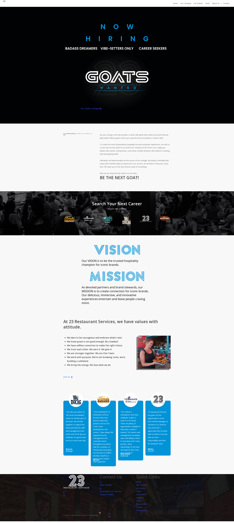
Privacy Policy (141, 510)
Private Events (141, 504)
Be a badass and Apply (90, 108)
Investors (140, 498)
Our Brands (140, 488)
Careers (139, 501)
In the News (141, 494)
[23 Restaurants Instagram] (64, 495)
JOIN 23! (66, 377)
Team (138, 491)
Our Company (141, 485)
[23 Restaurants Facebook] (63, 492)
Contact (139, 507)
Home (138, 482)
